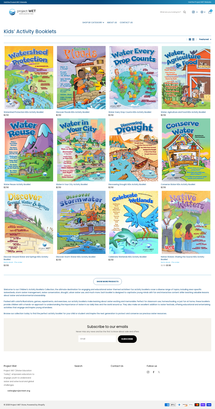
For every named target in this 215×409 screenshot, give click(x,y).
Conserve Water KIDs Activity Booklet (178, 184)
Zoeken (184, 12)
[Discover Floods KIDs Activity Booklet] (81, 77)
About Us (112, 22)
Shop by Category (92, 22)
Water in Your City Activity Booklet (72, 184)
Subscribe (127, 339)
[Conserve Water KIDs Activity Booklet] (186, 149)
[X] (159, 372)
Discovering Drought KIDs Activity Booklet (127, 184)
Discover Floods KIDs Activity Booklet (73, 112)
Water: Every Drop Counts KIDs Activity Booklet (129, 112)
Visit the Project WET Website (15, 2)
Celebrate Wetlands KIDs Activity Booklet (127, 256)
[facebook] (153, 372)
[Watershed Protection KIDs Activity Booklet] (29, 77)
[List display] (193, 39)
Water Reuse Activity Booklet (17, 184)
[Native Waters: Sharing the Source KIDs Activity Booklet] (186, 222)
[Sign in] (203, 12)
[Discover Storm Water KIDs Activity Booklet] (81, 222)
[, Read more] (195, 12)
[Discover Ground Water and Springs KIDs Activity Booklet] (29, 222)
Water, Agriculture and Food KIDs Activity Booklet (183, 112)
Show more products (107, 281)
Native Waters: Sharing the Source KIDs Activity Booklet (182, 258)
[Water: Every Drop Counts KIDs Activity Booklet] (133, 77)
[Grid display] (190, 39)
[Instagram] (148, 372)
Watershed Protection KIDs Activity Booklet (24, 112)
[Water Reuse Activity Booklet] (29, 149)
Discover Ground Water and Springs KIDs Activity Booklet (26, 258)
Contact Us (126, 22)
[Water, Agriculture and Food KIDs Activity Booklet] (186, 77)
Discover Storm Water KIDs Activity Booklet (76, 256)
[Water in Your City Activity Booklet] (81, 149)
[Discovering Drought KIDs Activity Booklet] (133, 149)
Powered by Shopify (36, 405)
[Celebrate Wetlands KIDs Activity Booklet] (133, 222)
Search (78, 366)
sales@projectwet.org (18, 390)
